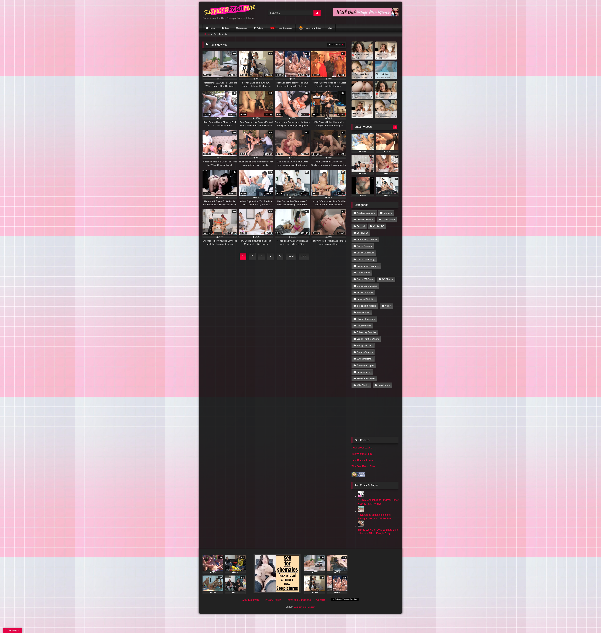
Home (212, 28)
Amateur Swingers (366, 213)
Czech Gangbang (365, 252)
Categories (241, 28)
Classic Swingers (365, 219)
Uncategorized (364, 372)
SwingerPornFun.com (304, 607)
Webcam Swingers (366, 378)
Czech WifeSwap (365, 279)
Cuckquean (362, 233)
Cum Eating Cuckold (367, 239)
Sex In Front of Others (368, 339)
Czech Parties (363, 272)
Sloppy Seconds (365, 345)
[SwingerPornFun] (230, 10)
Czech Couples (364, 246)
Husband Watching (366, 299)
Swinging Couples (365, 365)
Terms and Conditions (298, 600)
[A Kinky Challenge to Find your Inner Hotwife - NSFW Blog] (361, 496)
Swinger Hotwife (365, 358)
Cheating (387, 213)
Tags (227, 28)
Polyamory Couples (366, 332)
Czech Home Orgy (366, 259)
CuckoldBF (378, 226)
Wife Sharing (363, 385)
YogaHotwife (384, 385)
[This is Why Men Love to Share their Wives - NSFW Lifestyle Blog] (361, 526)
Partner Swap (363, 312)
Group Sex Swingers (367, 286)
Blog (330, 28)
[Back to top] (591, 624)
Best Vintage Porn (362, 454)
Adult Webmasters (362, 447)
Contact (320, 600)
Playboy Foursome (366, 319)
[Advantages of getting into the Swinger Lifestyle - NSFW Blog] (361, 511)
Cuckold (361, 226)
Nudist (388, 306)
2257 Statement (250, 600)
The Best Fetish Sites (363, 466)
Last (303, 256)
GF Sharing (387, 279)
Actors (260, 28)
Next (291, 256)
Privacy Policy (273, 600)
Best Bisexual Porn (362, 460)
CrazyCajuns (388, 219)
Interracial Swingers (366, 306)
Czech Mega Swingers (368, 266)
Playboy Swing (364, 325)
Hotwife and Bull (365, 292)
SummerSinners (365, 352)
